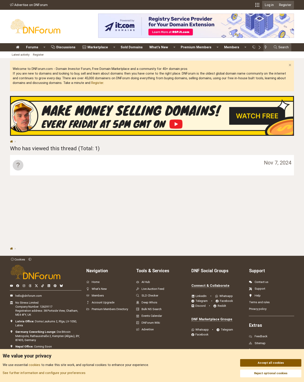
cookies (34, 365)
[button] (257, 5)
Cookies (19, 259)
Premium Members (196, 47)
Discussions (65, 47)
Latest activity (20, 54)
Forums (32, 47)
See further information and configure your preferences (44, 373)
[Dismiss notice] (289, 65)
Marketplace (97, 47)
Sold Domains (132, 47)
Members (231, 47)
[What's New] (266, 47)
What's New (158, 47)
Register (38, 54)
